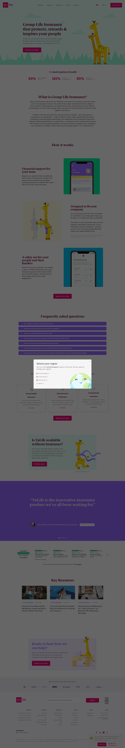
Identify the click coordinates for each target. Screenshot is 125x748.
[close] (90, 361)
